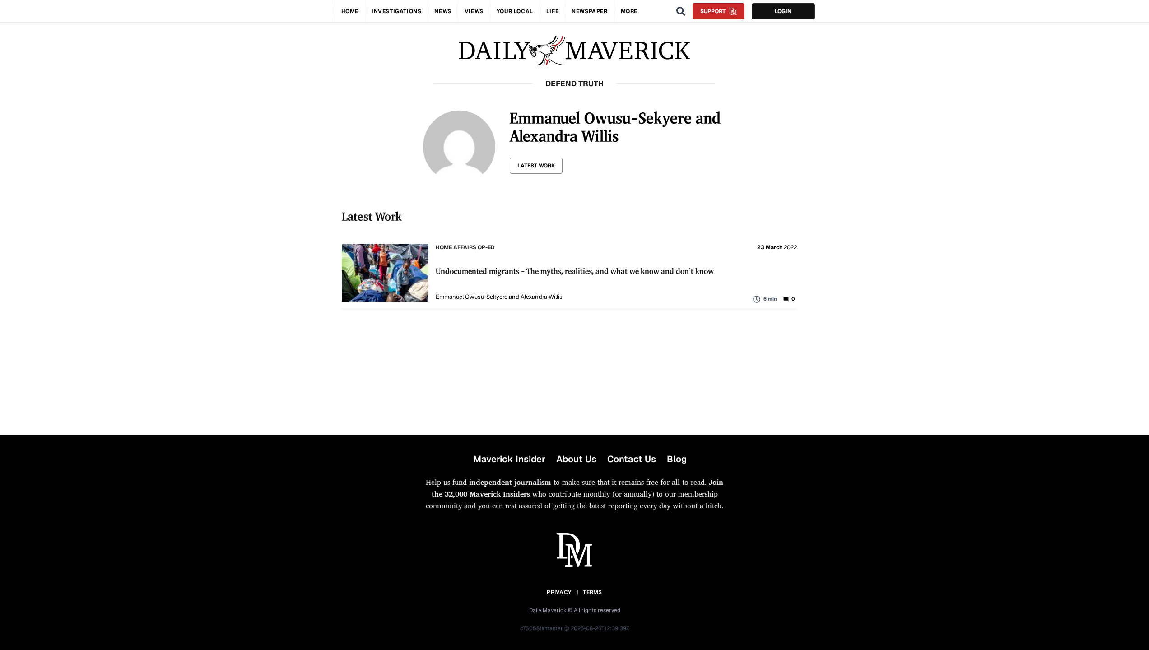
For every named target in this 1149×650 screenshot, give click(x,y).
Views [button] (474, 11)
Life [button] (552, 11)
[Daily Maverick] (574, 51)
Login (783, 11)
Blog (677, 459)
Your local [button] (515, 11)
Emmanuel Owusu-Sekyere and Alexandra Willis (499, 297)
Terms (592, 592)
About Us (576, 459)
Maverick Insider (509, 459)
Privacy (559, 592)
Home (349, 11)
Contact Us (631, 459)
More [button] (629, 11)
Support (713, 11)
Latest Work (536, 165)
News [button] (442, 11)
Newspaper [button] (589, 11)
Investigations (396, 11)
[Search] (680, 11)
